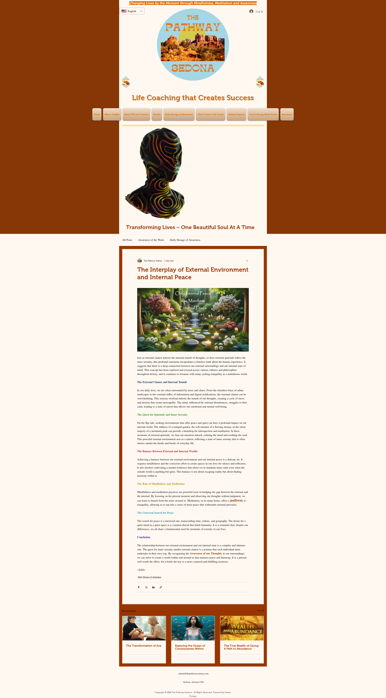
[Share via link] (160, 587)
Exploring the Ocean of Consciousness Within (190, 647)
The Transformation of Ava (143, 645)
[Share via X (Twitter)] (146, 587)
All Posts (127, 240)
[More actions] (247, 261)
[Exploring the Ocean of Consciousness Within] (193, 628)
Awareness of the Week (151, 240)
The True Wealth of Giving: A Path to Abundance (241, 647)
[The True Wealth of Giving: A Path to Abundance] (242, 628)
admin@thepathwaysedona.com (193, 673)
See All (261, 610)
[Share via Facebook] (138, 587)
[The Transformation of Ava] (144, 628)
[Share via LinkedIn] (153, 587)
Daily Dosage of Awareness (185, 240)
